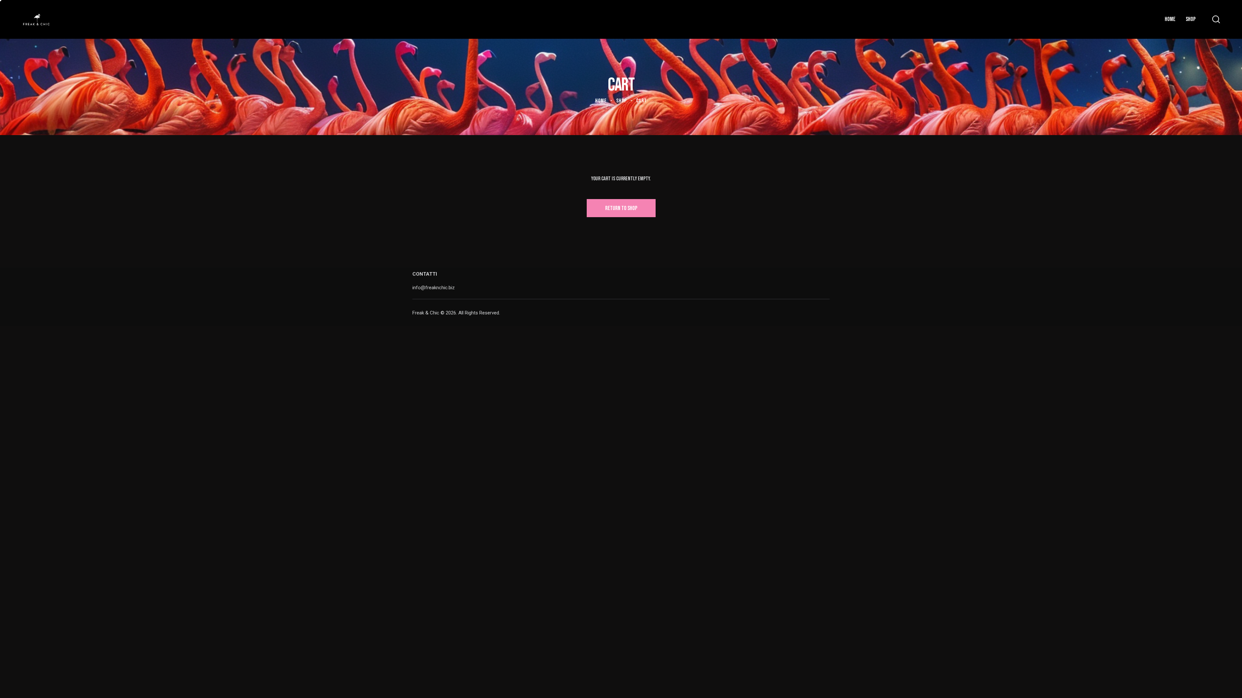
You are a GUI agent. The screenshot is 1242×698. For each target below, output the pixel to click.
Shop (621, 101)
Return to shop (621, 208)
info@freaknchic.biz (433, 288)
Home (601, 101)
